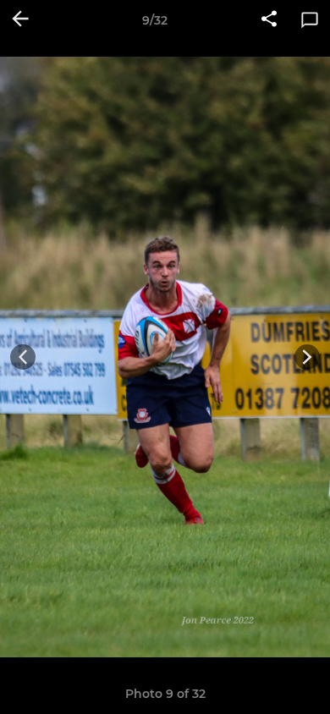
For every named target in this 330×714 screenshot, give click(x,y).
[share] (269, 20)
